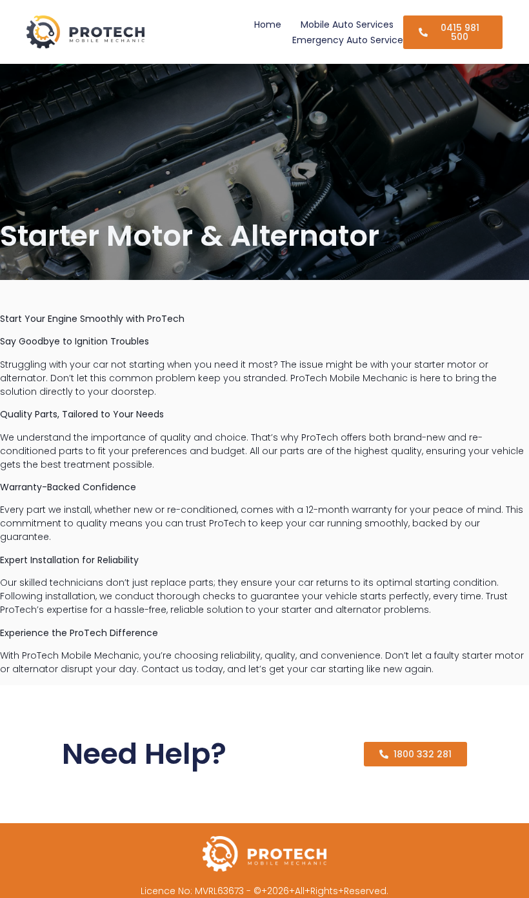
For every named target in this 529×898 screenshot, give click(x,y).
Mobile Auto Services (347, 24)
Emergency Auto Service (347, 40)
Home (267, 24)
